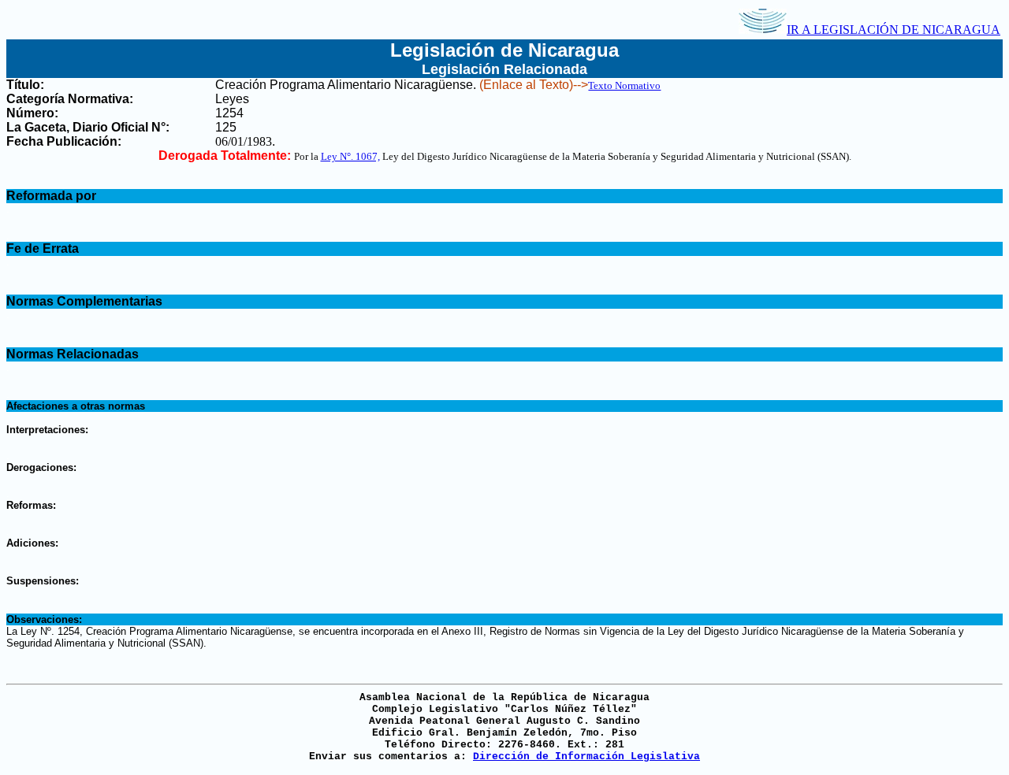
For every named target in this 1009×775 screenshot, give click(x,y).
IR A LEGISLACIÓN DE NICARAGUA (893, 29)
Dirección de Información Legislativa (586, 756)
